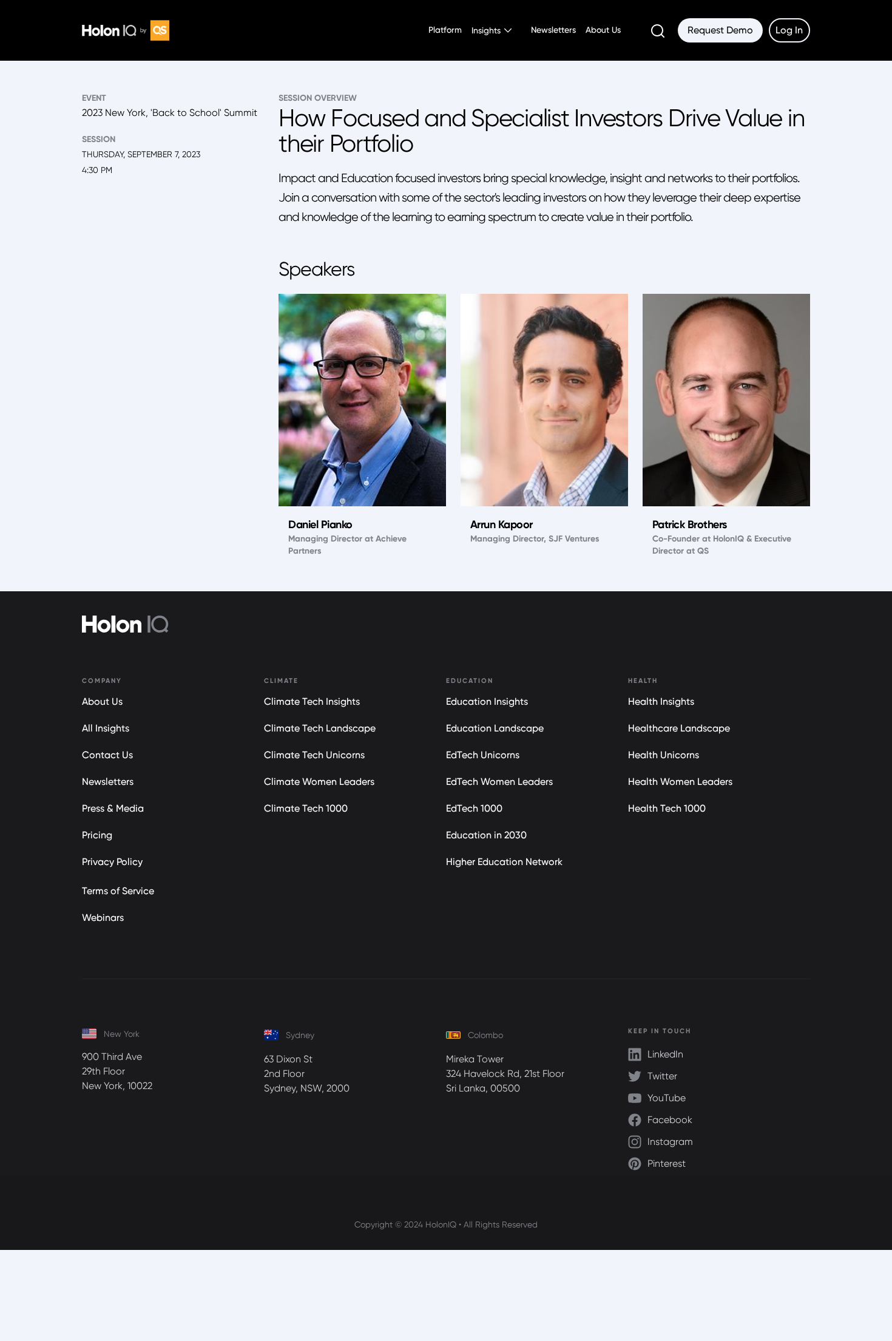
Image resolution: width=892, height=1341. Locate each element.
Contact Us (107, 755)
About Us (603, 30)
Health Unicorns (663, 755)
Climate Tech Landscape (320, 728)
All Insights (105, 728)
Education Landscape (495, 728)
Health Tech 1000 (667, 808)
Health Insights (661, 701)
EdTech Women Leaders (499, 781)
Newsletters (553, 30)
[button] (491, 30)
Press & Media (113, 808)
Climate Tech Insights (312, 701)
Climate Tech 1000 (306, 808)
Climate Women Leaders (319, 781)
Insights (486, 30)
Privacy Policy (112, 861)
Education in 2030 (486, 835)
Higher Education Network (504, 861)
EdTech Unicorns (482, 755)
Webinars (103, 917)
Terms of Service (118, 891)
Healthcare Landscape (679, 728)
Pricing (97, 835)
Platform (445, 30)
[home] (125, 30)
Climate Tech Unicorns (314, 755)
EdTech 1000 (474, 808)
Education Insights (487, 701)
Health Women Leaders (680, 781)
